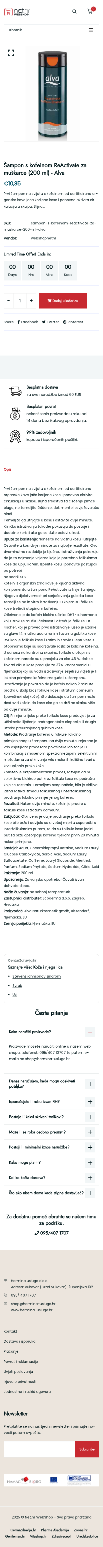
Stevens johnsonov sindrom (36, 976)
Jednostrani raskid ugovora (27, 1391)
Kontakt (10, 1331)
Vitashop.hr (38, 1536)
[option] (51, 93)
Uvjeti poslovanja (18, 1371)
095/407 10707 (53, 1052)
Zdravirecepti (62, 1536)
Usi (14, 994)
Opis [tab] (8, 469)
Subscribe (87, 1449)
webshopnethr (43, 238)
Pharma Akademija (55, 1529)
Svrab (17, 985)
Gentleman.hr (15, 1536)
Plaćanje (11, 1351)
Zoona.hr (81, 1529)
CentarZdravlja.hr (23, 1529)
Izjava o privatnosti (20, 1381)
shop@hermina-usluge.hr (47, 1058)
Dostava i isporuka (20, 1341)
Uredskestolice (87, 1536)
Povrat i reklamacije (21, 1361)
